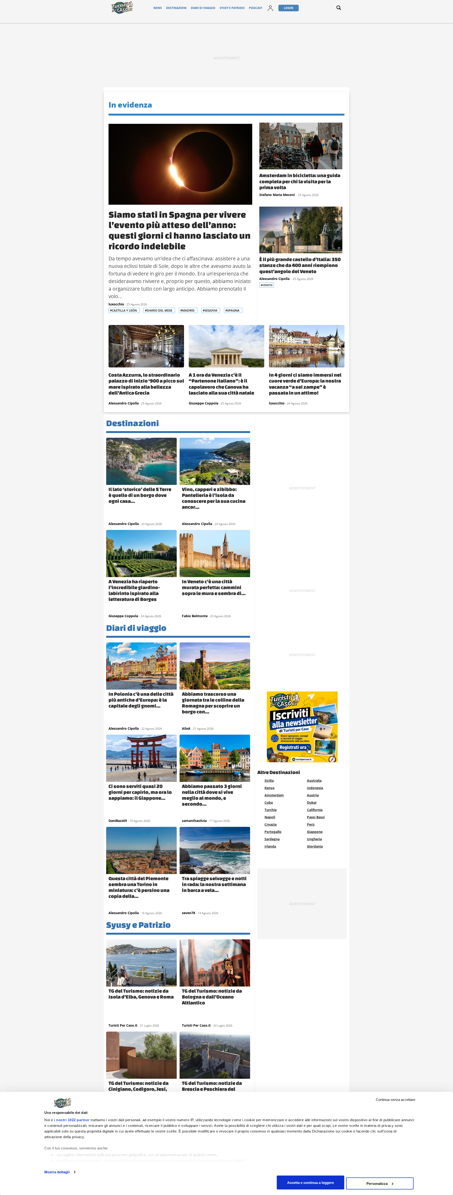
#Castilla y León (124, 310)
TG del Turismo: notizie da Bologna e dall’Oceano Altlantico (212, 996)
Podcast (255, 8)
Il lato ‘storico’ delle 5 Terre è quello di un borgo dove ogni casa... (140, 495)
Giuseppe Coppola (203, 403)
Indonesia (315, 788)
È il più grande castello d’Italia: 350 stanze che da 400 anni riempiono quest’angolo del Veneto (300, 265)
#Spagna (232, 310)
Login (288, 8)
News (157, 8)
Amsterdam (274, 795)
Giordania (315, 846)
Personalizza (377, 1183)
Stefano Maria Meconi (277, 194)
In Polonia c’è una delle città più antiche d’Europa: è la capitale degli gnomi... (141, 699)
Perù (311, 824)
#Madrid (187, 310)
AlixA (186, 728)
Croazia (270, 824)
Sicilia (269, 780)
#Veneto (267, 285)
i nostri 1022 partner (72, 1120)
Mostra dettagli (57, 1172)
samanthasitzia (194, 820)
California (315, 810)
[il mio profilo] (270, 11)
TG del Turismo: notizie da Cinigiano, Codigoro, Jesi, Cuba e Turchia (138, 1089)
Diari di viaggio (203, 8)
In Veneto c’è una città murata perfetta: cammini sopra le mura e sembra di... (214, 587)
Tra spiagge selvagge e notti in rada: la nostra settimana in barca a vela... (214, 884)
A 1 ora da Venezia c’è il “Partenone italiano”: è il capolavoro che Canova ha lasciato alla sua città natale (221, 384)
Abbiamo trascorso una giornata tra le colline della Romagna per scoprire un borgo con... (213, 702)
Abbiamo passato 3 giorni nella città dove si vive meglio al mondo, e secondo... (212, 795)
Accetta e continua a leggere (310, 1182)
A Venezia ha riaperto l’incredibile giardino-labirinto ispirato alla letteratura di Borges (134, 590)
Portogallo (272, 831)
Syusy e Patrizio (232, 8)
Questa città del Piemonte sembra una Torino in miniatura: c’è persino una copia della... (139, 887)
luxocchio (116, 304)
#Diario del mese (159, 310)
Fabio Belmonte (195, 616)
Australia (314, 780)
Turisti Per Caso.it (123, 1025)
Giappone (315, 831)
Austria (313, 795)
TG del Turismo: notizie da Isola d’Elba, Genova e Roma (141, 993)
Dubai (311, 802)
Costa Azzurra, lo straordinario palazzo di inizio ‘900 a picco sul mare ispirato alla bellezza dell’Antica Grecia (146, 384)
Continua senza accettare (395, 1100)
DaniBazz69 (118, 820)
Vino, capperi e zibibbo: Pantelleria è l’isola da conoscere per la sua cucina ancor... (213, 498)
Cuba (268, 802)
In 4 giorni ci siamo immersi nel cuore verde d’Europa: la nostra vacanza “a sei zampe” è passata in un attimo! (305, 384)
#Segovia (210, 310)
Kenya (269, 788)
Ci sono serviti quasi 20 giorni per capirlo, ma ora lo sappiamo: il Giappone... (140, 792)
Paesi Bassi (316, 817)
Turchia (270, 810)
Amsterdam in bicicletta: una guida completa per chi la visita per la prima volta (299, 181)
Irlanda (270, 846)
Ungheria (314, 839)
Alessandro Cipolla (274, 278)
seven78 (188, 913)
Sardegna (272, 839)
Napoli (269, 817)
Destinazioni (176, 8)
